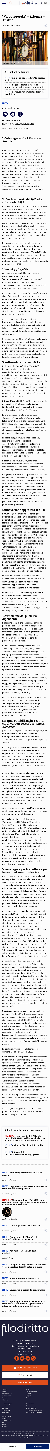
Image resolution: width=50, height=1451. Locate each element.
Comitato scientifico (31, 1391)
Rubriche (4, 1427)
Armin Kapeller (12, 108)
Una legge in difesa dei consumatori (27, 1290)
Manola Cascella (10, 1219)
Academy (4, 1418)
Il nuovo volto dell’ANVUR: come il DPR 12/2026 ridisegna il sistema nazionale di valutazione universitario (25, 1138)
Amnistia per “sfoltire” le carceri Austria (25, 79)
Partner (28, 1398)
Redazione (5, 1398)
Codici (3, 1422)
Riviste (4, 1424)
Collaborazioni (30, 1404)
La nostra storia (6, 1396)
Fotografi (28, 1396)
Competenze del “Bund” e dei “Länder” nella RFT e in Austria (20, 1238)
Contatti (4, 1391)
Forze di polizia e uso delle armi (25, 1225)
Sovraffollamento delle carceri (25, 1278)
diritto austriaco (22, 128)
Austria (12, 128)
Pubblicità (5, 1400)
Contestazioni (6, 1406)
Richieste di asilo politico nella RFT (24, 1146)
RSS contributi (6, 1416)
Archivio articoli (6, 1420)
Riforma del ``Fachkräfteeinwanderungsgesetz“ (22, 1153)
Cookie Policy (5, 1412)
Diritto (5, 103)
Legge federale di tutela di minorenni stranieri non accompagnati (24, 86)
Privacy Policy (6, 1410)
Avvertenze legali (7, 1404)
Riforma (5, 128)
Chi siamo (4, 1389)
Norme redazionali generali (34, 1410)
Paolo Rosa (8, 1258)
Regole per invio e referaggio (34, 1412)
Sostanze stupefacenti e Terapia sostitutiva (24, 93)
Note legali (5, 1408)
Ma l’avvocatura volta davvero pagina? (21, 1252)
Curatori (28, 1393)
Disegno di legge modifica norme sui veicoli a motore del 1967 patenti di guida (24, 1265)
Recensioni (29, 1406)
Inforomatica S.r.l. (7, 1393)
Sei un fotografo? (31, 1408)
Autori (28, 1389)
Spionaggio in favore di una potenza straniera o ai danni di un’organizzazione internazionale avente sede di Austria (23, 1303)
